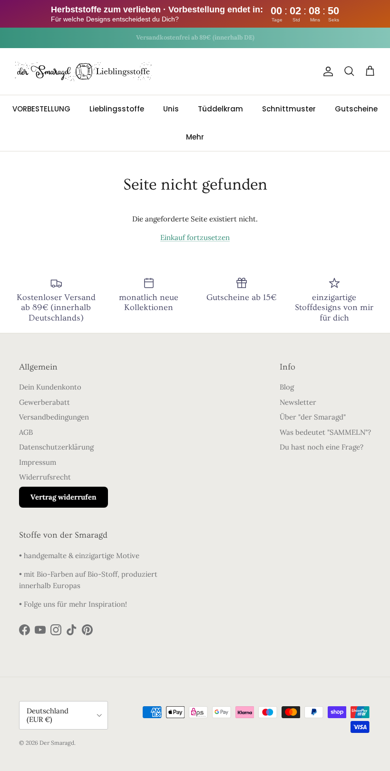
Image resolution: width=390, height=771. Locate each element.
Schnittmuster (289, 109)
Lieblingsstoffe (116, 109)
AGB (26, 432)
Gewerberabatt (44, 402)
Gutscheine (356, 109)
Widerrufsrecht (45, 476)
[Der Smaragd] (83, 71)
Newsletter (298, 402)
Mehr (195, 137)
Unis (171, 109)
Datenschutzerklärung (56, 446)
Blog (287, 386)
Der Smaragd (56, 742)
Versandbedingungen (54, 416)
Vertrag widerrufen (63, 496)
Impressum (37, 462)
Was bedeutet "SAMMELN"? (325, 432)
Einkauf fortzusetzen (195, 237)
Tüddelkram (220, 109)
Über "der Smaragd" (313, 416)
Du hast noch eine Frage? (321, 446)
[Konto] (326, 71)
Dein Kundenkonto (50, 386)
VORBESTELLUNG (41, 109)
